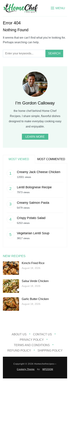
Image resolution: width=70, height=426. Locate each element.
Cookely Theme (26, 369)
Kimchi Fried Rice (33, 263)
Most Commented (51, 159)
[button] (58, 8)
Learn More (35, 136)
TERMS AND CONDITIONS (32, 345)
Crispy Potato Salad (31, 218)
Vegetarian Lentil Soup (33, 233)
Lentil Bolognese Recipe (34, 187)
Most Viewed (19, 159)
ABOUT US (19, 334)
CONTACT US (42, 334)
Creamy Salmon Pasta (33, 202)
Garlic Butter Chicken (35, 299)
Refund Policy (19, 350)
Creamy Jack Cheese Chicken (38, 172)
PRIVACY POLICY (32, 339)
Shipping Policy (50, 350)
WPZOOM (47, 369)
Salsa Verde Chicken (35, 281)
